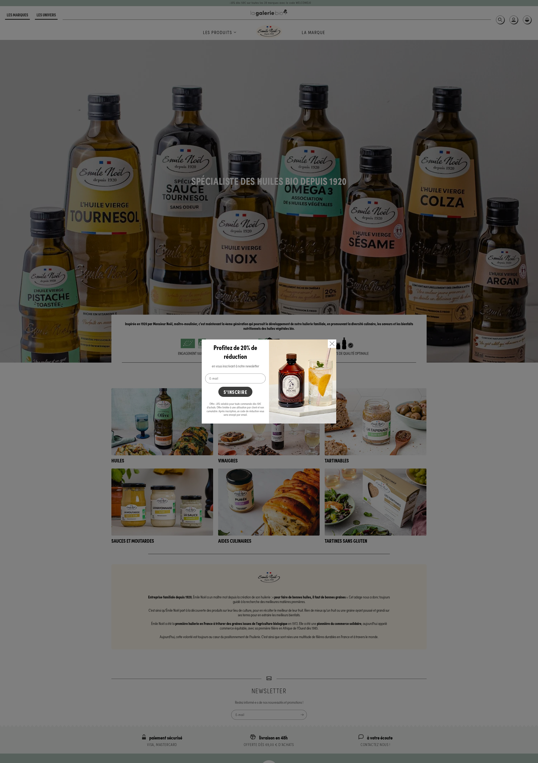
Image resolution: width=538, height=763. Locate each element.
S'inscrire (235, 391)
